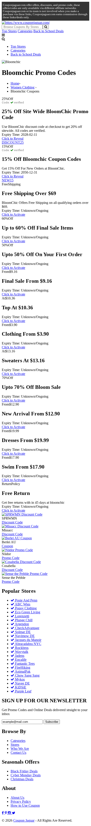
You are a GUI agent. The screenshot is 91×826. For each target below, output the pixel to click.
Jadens (19, 656)
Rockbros (21, 648)
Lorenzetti (21, 616)
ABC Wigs (22, 604)
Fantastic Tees (24, 663)
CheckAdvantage (26, 628)
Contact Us (18, 752)
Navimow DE (24, 636)
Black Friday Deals (24, 771)
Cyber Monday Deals (26, 775)
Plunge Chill (23, 620)
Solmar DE (22, 632)
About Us (17, 797)
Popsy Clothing (25, 608)
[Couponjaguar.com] (26, 22)
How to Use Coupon (25, 805)
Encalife (20, 659)
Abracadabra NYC (27, 644)
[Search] (46, 27)
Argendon (21, 624)
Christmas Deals (22, 779)
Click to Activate (13, 214)
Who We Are (20, 748)
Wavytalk (21, 652)
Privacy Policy (21, 801)
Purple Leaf (22, 691)
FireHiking (22, 667)
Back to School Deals (48, 31)
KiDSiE (20, 687)
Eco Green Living (27, 612)
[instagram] (10, 813)
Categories (25, 31)
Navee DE (22, 683)
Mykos (19, 679)
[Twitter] (13, 813)
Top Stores (9, 31)
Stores (15, 744)
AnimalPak (22, 671)
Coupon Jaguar (23, 820)
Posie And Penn (25, 600)
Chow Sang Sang (27, 675)
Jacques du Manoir (27, 640)
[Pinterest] (6, 813)
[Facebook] (3, 813)
